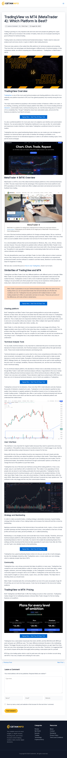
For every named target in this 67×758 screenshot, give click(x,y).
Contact (52, 731)
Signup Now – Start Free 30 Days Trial (33, 117)
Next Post (61, 662)
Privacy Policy (54, 735)
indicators (7, 108)
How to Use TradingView (32, 266)
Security (37, 733)
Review (37, 729)
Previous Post (7, 662)
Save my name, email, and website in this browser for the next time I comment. (30, 704)
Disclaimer (53, 733)
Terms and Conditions (56, 737)
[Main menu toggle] (63, 3)
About (51, 729)
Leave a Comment (13, 26)
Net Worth (38, 731)
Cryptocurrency (39, 739)
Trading (37, 735)
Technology (38, 737)
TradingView (8, 95)
